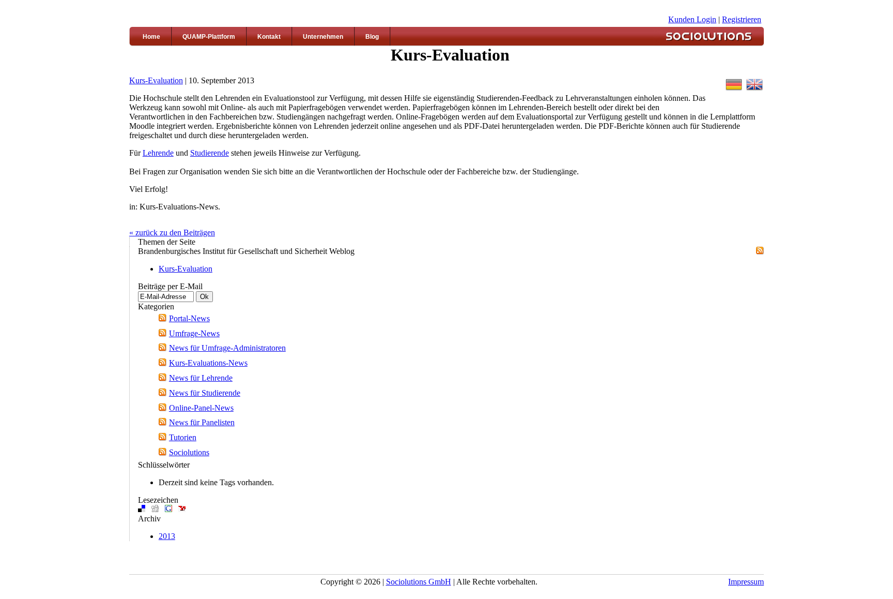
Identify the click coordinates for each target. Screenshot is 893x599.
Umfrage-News (194, 333)
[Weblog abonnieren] (760, 251)
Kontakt (269, 36)
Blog (372, 36)
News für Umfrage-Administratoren (227, 347)
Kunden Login (692, 19)
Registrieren (741, 19)
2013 (167, 536)
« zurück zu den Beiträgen (172, 232)
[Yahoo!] (182, 509)
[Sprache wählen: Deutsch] (734, 89)
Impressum (746, 581)
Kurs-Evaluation (156, 80)
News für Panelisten (202, 422)
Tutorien (182, 437)
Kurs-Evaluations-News (208, 362)
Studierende (209, 152)
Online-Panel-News (201, 407)
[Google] (168, 509)
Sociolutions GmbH (418, 581)
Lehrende (158, 152)
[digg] (155, 509)
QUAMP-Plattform (208, 36)
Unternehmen (323, 36)
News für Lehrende (201, 377)
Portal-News (189, 318)
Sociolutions (189, 452)
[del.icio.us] (141, 509)
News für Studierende (204, 392)
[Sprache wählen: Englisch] (754, 89)
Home (151, 36)
